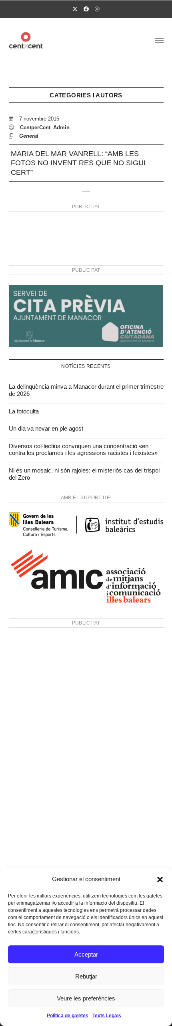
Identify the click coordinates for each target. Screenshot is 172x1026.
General (28, 136)
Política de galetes (67, 1015)
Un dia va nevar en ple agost (46, 428)
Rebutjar (86, 976)
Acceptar (86, 954)
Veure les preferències (86, 998)
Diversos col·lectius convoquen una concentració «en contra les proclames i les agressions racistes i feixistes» (83, 450)
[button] (160, 880)
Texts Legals (106, 1015)
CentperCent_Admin (45, 127)
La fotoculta (24, 411)
